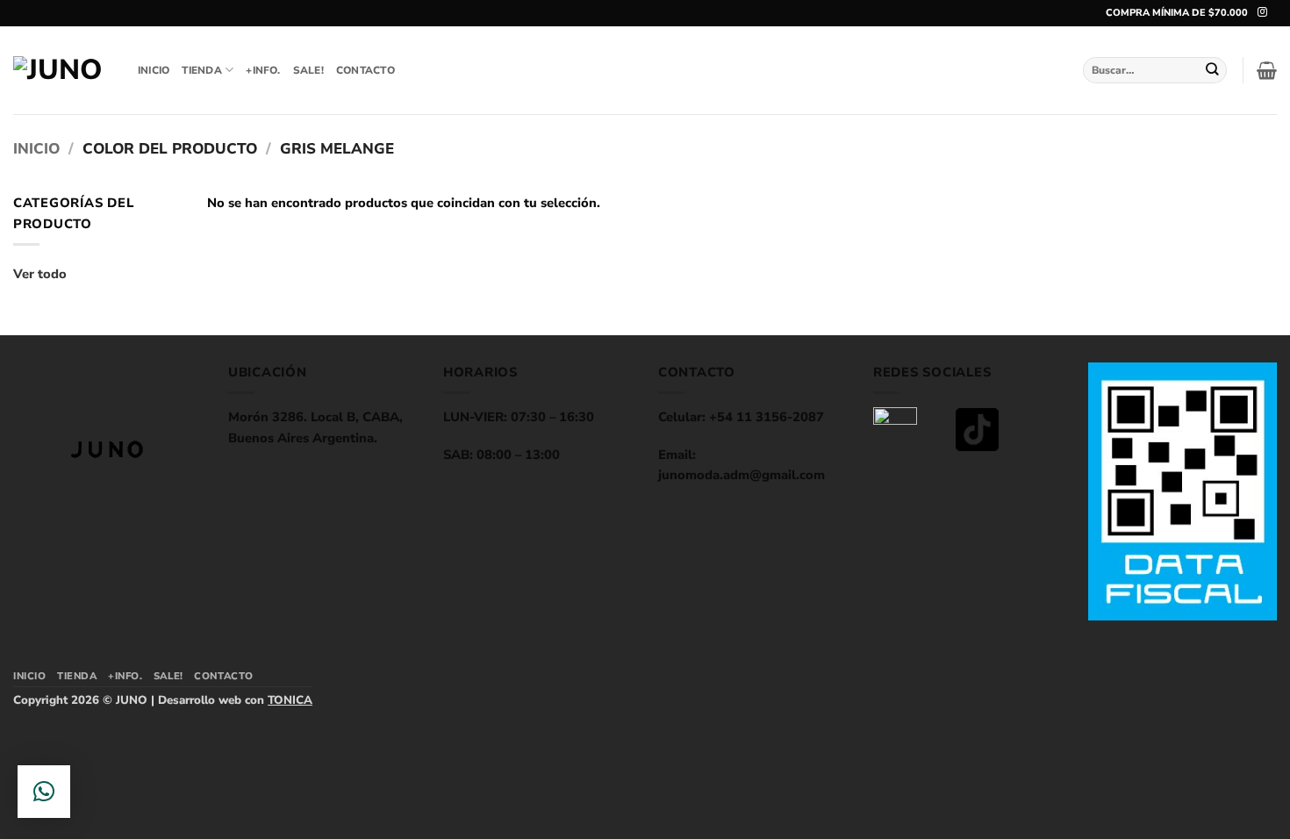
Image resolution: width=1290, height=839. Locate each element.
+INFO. (263, 70)
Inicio (36, 149)
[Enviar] (1213, 69)
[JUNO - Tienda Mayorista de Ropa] (62, 70)
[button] (1267, 70)
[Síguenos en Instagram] (1262, 12)
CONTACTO (365, 70)
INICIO (153, 70)
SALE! (308, 70)
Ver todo (40, 274)
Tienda (201, 70)
